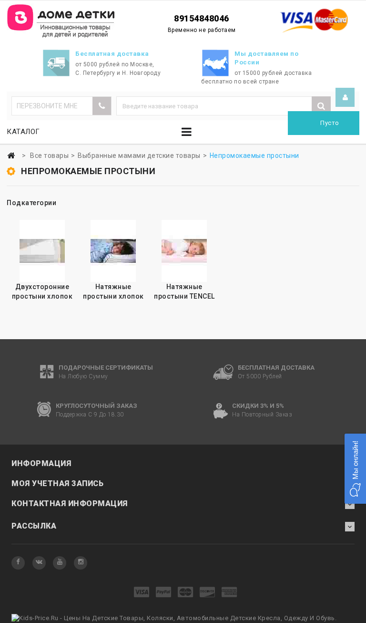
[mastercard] (185, 593)
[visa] (142, 593)
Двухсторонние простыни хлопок (42, 291)
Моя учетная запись (57, 483)
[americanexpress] (229, 593)
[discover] (207, 593)
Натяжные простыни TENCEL (184, 291)
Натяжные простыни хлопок (113, 291)
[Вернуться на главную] (11, 156)
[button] (355, 469)
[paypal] (164, 593)
